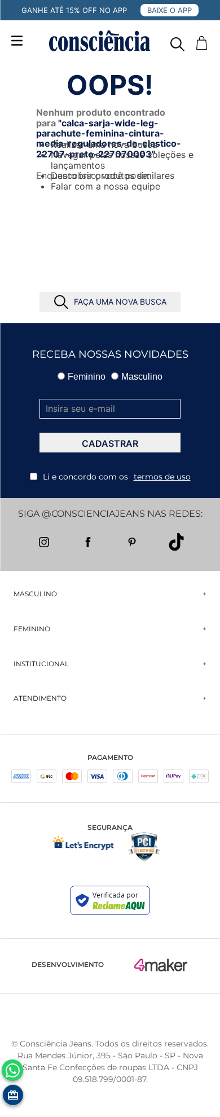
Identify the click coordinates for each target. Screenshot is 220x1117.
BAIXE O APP (169, 10)
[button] (177, 41)
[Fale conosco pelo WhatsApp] (12, 1070)
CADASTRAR (110, 443)
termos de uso (162, 476)
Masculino (141, 376)
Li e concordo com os (117, 476)
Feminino (86, 376)
